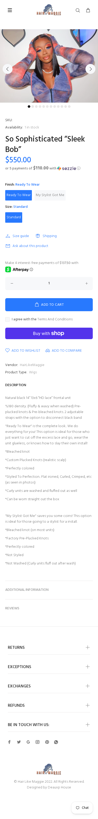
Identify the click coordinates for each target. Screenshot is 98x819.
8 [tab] (54, 106)
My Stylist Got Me (50, 195)
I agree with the (42, 319)
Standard (14, 217)
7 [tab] (51, 106)
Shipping (50, 236)
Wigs (33, 372)
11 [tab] (65, 106)
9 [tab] (58, 106)
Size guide (21, 236)
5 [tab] (43, 106)
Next (90, 69)
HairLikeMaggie (32, 365)
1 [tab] (29, 106)
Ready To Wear (19, 195)
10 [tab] (62, 106)
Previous (8, 69)
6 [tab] (47, 106)
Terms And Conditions (55, 319)
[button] (49, 169)
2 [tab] (32, 106)
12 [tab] (69, 106)
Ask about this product (30, 246)
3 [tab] (36, 106)
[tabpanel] (49, 66)
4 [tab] (40, 106)
